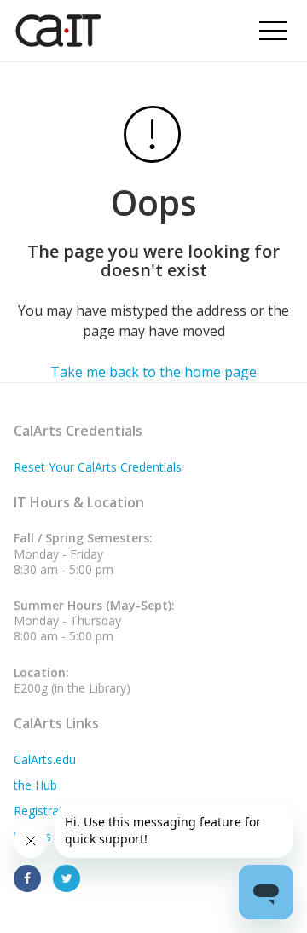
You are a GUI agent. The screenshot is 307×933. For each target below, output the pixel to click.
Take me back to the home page (153, 371)
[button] (272, 30)
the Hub (35, 785)
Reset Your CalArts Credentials (98, 467)
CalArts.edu (45, 759)
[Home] (110, 31)
